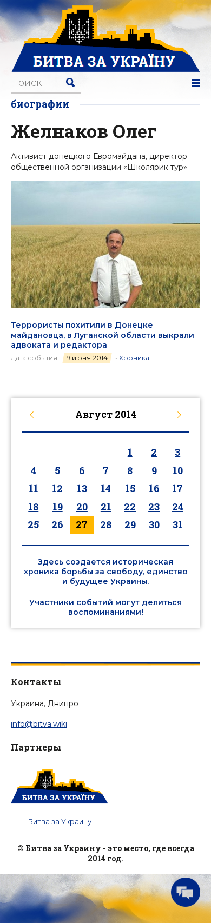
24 (177, 506)
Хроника (134, 358)
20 (82, 506)
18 (33, 506)
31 (178, 524)
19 (57, 506)
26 (57, 524)
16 (154, 488)
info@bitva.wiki (39, 724)
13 (82, 488)
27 (82, 524)
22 (130, 506)
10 (178, 470)
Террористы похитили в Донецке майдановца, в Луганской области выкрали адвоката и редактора (102, 334)
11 (33, 488)
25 (33, 524)
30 (154, 524)
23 (154, 506)
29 (130, 524)
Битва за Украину (59, 821)
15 (130, 488)
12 (57, 488)
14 (106, 488)
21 (106, 506)
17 (177, 488)
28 (105, 524)
